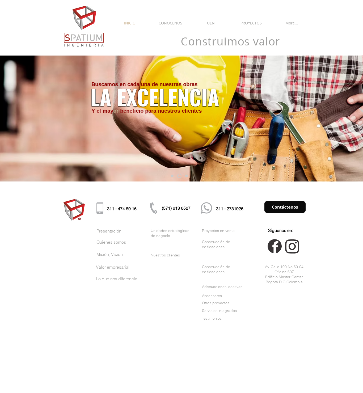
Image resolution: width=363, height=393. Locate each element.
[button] (170, 23)
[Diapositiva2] (179, 176)
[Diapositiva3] (186, 176)
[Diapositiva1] (172, 176)
